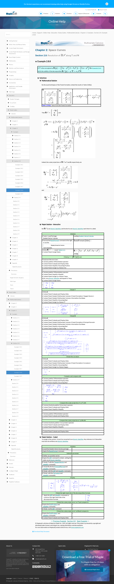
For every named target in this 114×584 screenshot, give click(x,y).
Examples (15, 132)
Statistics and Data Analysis (16, 68)
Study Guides (13, 110)
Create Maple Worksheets (16, 48)
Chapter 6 (15, 248)
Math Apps (12, 92)
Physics (11, 64)
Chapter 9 (15, 259)
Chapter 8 (15, 256)
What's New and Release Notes (17, 44)
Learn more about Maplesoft (12, 568)
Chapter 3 (15, 237)
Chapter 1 (15, 124)
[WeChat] (49, 566)
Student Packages (14, 99)
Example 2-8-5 (19, 179)
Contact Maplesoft (91, 9)
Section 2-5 (17, 150)
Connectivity (12, 82)
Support (39, 33)
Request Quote (103, 9)
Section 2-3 (17, 143)
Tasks (11, 285)
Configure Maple (13, 471)
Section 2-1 (17, 135)
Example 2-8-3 (19, 172)
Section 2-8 (17, 161)
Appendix (14, 263)
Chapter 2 (15, 128)
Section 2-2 (17, 139)
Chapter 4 (15, 241)
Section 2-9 (17, 197)
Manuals (11, 467)
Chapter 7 (15, 252)
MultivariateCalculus (16, 117)
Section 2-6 (17, 154)
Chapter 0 (15, 121)
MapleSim (11, 478)
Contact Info (36, 546)
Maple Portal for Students (17, 277)
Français (20, 578)
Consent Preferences (51, 581)
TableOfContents (17, 267)
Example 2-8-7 (19, 186)
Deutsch (26, 578)
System (11, 463)
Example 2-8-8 (19, 190)
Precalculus (14, 270)
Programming (12, 72)
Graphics (11, 75)
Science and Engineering (15, 79)
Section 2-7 (17, 157)
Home (34, 33)
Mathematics (12, 61)
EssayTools (13, 102)
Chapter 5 (15, 245)
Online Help (46, 33)
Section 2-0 (16, 201)
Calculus (13, 113)
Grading (12, 106)
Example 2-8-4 (19, 175)
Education (11, 95)
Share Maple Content (14, 57)
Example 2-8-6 (19, 183)
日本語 (31, 578)
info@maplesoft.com (40, 559)
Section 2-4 (17, 146)
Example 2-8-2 (19, 168)
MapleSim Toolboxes (14, 482)
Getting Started (13, 41)
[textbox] (63, 55)
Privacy (43, 581)
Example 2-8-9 (19, 194)
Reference (11, 460)
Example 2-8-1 (19, 164)
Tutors (12, 288)
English (14, 578)
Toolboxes (11, 474)
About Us (9, 546)
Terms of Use (37, 581)
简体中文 (36, 578)
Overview (13, 274)
